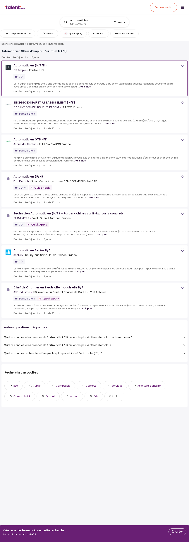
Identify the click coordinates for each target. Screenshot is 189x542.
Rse (15, 386)
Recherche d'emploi (12, 44)
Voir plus (85, 86)
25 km (118, 22)
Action (74, 396)
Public (37, 386)
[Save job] (182, 65)
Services (117, 386)
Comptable (63, 386)
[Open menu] (182, 7)
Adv (96, 396)
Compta (91, 386)
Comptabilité (21, 396)
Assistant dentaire (149, 386)
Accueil (50, 396)
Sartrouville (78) (36, 44)
